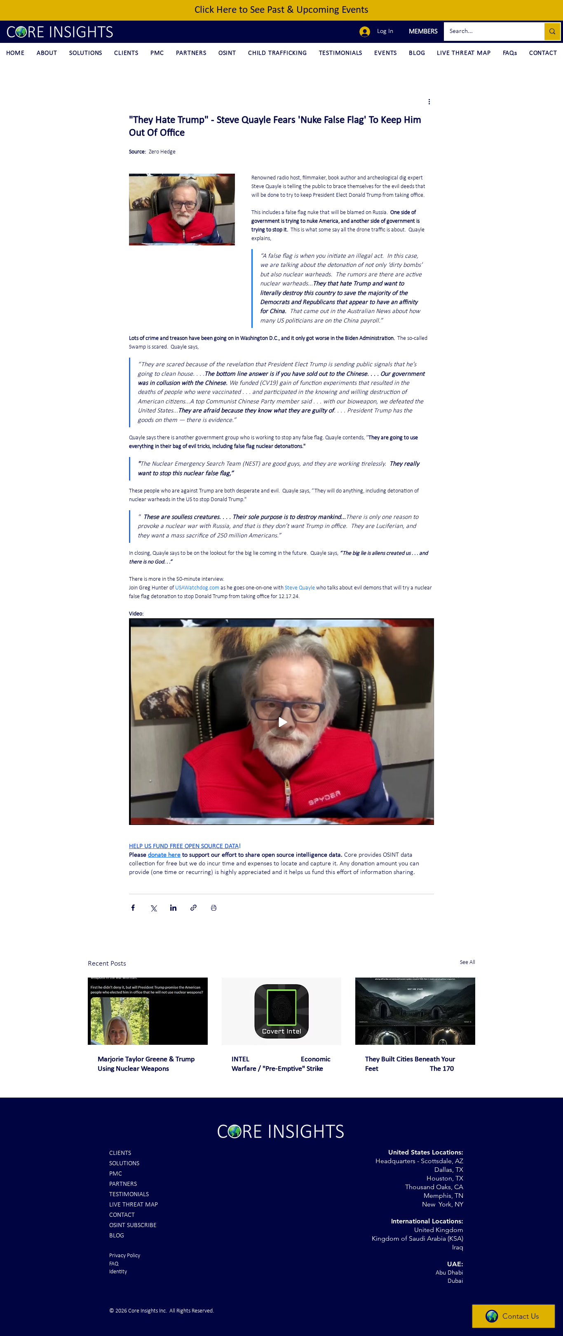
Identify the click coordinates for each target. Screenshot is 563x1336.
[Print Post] (214, 908)
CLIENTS (120, 1153)
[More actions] (429, 101)
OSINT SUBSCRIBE (133, 1225)
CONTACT (122, 1215)
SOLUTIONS (124, 1163)
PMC (115, 1174)
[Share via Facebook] (133, 908)
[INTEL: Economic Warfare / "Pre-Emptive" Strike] (282, 1011)
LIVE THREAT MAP (133, 1205)
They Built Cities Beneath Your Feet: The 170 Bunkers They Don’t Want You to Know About (413, 1065)
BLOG (116, 1235)
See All (467, 962)
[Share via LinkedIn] (173, 908)
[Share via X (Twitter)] (153, 908)
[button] (422, 31)
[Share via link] (193, 908)
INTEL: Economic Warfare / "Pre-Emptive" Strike (281, 1064)
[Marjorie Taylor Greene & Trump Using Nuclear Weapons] (148, 1011)
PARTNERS (123, 1184)
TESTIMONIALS (129, 1194)
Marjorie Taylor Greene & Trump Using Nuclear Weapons (146, 1064)
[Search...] (552, 31)
